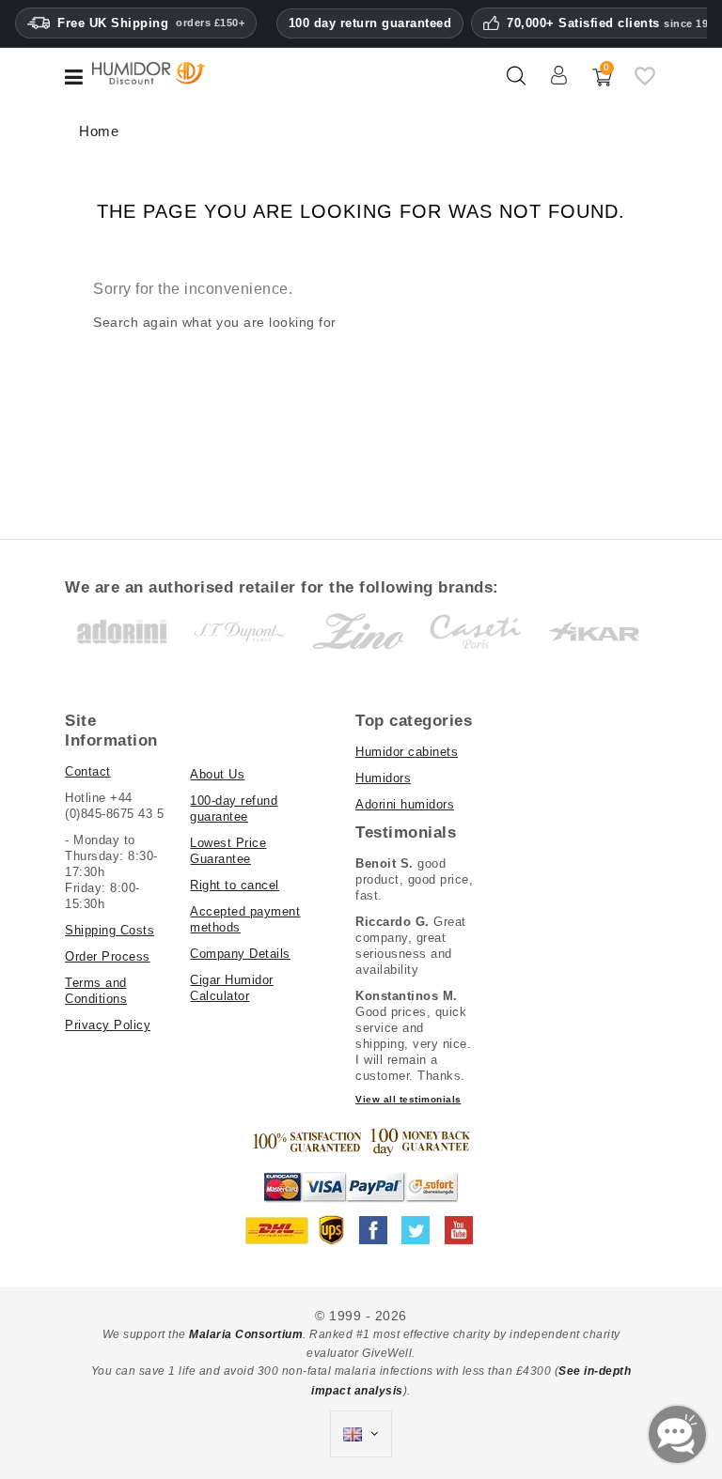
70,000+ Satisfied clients (613, 23)
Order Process (107, 956)
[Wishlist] (645, 83)
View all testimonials (408, 1099)
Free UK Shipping (150, 23)
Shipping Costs (109, 930)
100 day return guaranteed (370, 23)
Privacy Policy (107, 1025)
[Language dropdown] (361, 1434)
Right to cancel (234, 885)
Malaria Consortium (246, 1334)
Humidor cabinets (406, 752)
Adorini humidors (404, 804)
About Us (217, 774)
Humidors (383, 778)
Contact (88, 771)
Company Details (240, 954)
